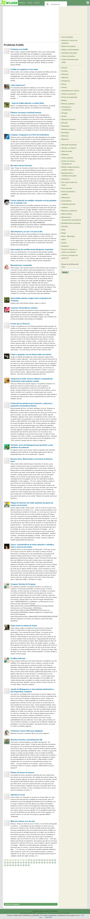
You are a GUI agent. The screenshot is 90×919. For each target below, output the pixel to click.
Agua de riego (67, 151)
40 (55, 862)
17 (47, 860)
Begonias (65, 139)
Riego (64, 233)
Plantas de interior (68, 119)
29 (26, 862)
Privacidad (54, 911)
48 (23, 865)
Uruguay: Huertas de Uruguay (23, 584)
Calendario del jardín (69, 53)
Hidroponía (66, 197)
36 (44, 862)
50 (28, 865)
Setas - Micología (68, 236)
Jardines (65, 207)
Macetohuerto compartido (21, 265)
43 (10, 865)
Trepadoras (66, 81)
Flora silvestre (67, 188)
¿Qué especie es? (18, 85)
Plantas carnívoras (69, 129)
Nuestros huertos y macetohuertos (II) (26, 740)
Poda (63, 230)
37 (47, 862)
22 (7, 862)
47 (21, 865)
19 (52, 860)
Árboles (64, 68)
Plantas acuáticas (68, 104)
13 (36, 860)
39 (52, 862)
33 (36, 862)
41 (5, 865)
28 (23, 862)
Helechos (65, 136)
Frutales (65, 71)
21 (5, 862)
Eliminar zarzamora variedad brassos (26, 112)
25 (15, 862)
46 (18, 865)
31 (31, 862)
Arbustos (65, 77)
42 (7, 865)
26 (18, 862)
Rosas (64, 84)
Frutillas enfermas (18, 658)
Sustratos (65, 246)
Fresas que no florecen (20, 324)
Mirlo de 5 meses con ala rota (23, 821)
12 (34, 860)
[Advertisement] (31, 24)
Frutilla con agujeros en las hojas (24, 69)
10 (28, 860)
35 (42, 862)
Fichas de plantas (68, 56)
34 (39, 862)
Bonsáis (65, 123)
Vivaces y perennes (69, 94)
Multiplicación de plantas (71, 223)
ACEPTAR (48, 917)
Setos (64, 239)
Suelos (64, 243)
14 (39, 860)
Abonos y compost (69, 148)
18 (49, 860)
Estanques (66, 179)
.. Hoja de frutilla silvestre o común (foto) (27, 103)
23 (10, 862)
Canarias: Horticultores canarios (24, 308)
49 (26, 865)
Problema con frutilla (19, 49)
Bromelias (65, 132)
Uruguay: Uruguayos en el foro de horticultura (30, 135)
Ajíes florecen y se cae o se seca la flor (27, 232)
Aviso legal (44, 911)
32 (34, 862)
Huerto (64, 116)
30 (28, 862)
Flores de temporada (69, 97)
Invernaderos (66, 201)
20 (55, 860)
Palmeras (65, 74)
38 (49, 862)
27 (21, 862)
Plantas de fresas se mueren (22, 772)
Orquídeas (65, 126)
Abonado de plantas (69, 145)
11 (31, 860)
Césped (64, 113)
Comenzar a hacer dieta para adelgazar (27, 731)
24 (13, 862)
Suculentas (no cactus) (70, 90)
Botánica (65, 154)
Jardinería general (68, 204)
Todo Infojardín (67, 37)
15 (42, 860)
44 (13, 865)
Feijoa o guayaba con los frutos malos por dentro (31, 354)
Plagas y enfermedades (70, 49)
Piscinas (65, 226)
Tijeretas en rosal (18, 795)
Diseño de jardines (69, 46)
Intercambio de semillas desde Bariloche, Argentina (32, 249)
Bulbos (64, 100)
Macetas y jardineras (69, 210)
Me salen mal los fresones (21, 165)
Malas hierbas (67, 214)
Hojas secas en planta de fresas (24, 626)
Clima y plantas (67, 158)
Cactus (64, 87)
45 (15, 865)
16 (44, 860)
